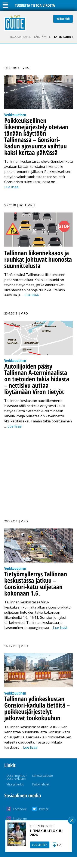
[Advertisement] (38, 471)
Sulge (72, 820)
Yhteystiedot (15, 784)
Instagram (20, 818)
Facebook (20, 809)
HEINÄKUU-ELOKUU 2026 (46, 832)
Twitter (43, 809)
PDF (59, 845)
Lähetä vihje (42, 36)
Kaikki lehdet (63, 36)
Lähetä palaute (42, 776)
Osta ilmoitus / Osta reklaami (16, 777)
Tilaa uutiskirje (20, 36)
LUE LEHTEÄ (39, 845)
